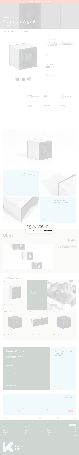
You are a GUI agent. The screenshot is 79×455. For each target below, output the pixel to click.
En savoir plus (29, 228)
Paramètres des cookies (31, 230)
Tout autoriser (48, 230)
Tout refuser (39, 230)
